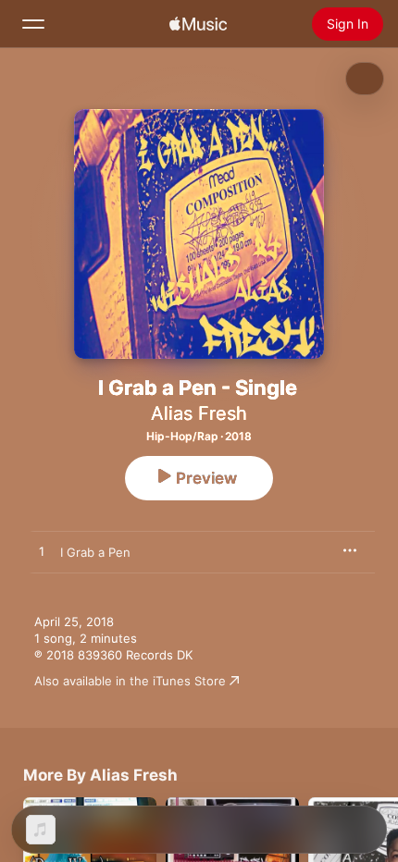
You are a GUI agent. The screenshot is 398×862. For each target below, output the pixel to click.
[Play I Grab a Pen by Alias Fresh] (41, 552)
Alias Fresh (199, 413)
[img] (198, 24)
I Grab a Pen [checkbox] (95, 552)
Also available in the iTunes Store (130, 680)
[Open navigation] (33, 24)
